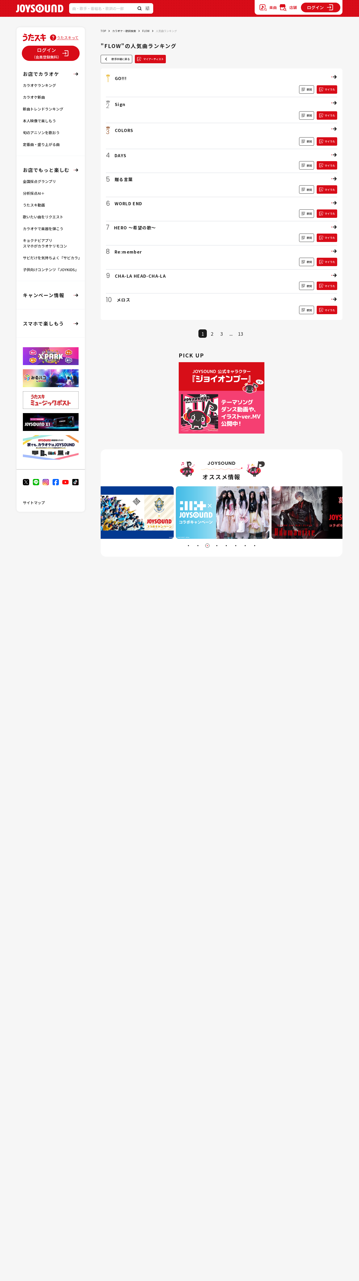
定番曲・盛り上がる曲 (41, 144)
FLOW (146, 31)
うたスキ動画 (34, 205)
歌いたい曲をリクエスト (43, 216)
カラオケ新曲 (34, 97)
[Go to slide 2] (197, 545)
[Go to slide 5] (226, 545)
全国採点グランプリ (39, 181)
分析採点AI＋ (34, 193)
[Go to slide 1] (188, 545)
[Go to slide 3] (207, 545)
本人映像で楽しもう (39, 120)
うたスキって (68, 37)
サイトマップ (34, 502)
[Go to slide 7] (245, 545)
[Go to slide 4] (216, 545)
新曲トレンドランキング (43, 109)
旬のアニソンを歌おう (41, 132)
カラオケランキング (39, 85)
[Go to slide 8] (254, 545)
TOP (103, 31)
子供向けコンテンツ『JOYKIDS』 (51, 269)
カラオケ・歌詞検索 (124, 31)
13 (240, 333)
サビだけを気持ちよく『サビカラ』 (52, 257)
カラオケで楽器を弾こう (43, 228)
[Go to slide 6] (235, 545)
